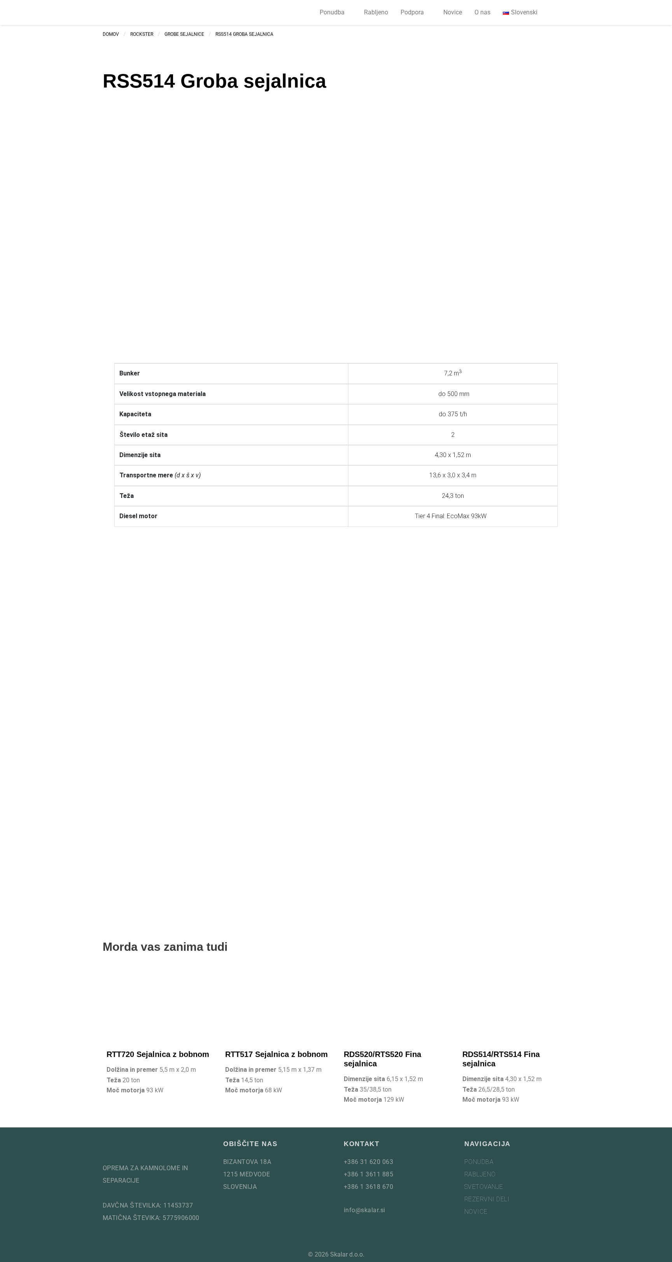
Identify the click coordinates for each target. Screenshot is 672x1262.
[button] (560, 13)
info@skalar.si (364, 1210)
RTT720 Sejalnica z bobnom (158, 1054)
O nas (482, 12)
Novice (452, 12)
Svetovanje (483, 1186)
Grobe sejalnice (184, 34)
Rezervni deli (486, 1199)
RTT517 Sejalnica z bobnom (276, 1054)
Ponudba (332, 12)
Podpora (412, 12)
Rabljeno (376, 12)
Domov (111, 34)
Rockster (141, 34)
